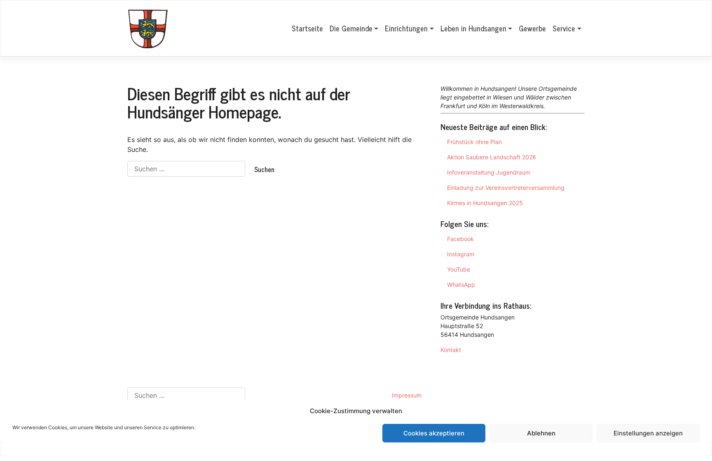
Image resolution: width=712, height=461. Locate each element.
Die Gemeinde (351, 28)
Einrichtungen (406, 28)
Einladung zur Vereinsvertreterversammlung (505, 187)
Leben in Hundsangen (473, 28)
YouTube (458, 269)
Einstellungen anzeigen (648, 433)
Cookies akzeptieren (433, 433)
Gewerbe (532, 28)
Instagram (460, 254)
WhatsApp (461, 284)
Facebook (460, 238)
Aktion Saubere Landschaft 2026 (491, 157)
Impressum (407, 395)
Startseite (307, 28)
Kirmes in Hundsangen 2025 (485, 202)
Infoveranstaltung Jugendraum (488, 172)
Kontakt (450, 349)
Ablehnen (541, 433)
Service (564, 28)
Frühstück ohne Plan (474, 141)
